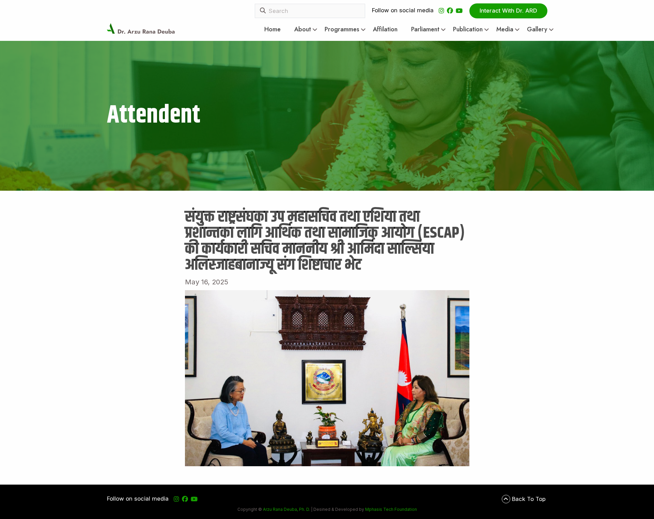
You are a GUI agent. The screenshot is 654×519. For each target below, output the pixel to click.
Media (504, 29)
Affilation (385, 29)
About (302, 29)
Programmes (342, 29)
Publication (468, 29)
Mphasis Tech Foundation (390, 509)
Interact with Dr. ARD (508, 10)
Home (272, 29)
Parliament (425, 29)
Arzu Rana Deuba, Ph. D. (286, 509)
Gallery (537, 29)
